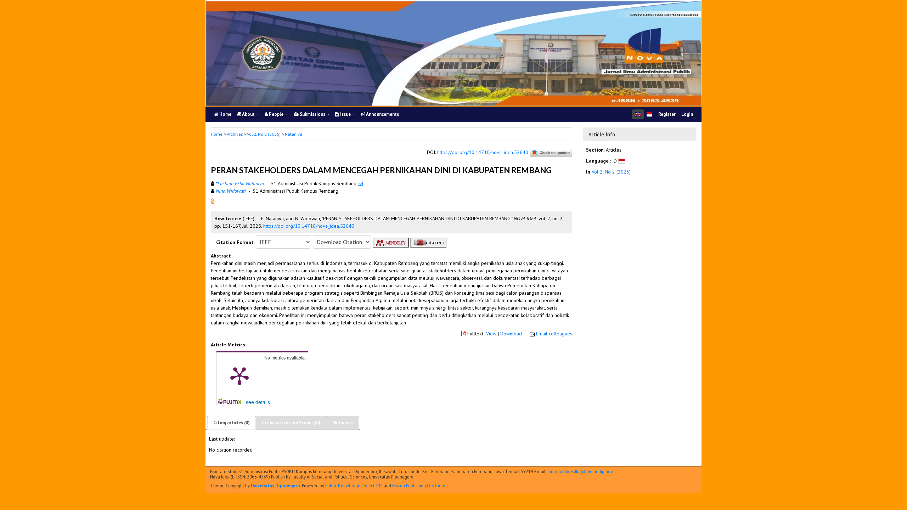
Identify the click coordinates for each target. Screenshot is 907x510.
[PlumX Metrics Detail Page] (239, 375)
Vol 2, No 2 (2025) (264, 134)
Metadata (342, 423)
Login (687, 114)
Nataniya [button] (293, 134)
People (276, 114)
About (248, 114)
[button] (212, 201)
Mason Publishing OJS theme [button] (420, 485)
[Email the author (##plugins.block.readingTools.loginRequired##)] (360, 183)
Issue (345, 114)
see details (258, 402)
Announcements (382, 114)
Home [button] (216, 134)
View (491, 333)
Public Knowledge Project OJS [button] (354, 485)
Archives (235, 134)
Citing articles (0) (231, 423)
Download (511, 333)
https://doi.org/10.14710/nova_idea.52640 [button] (308, 226)
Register (667, 114)
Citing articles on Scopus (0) (291, 423)
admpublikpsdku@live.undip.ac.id (581, 471)
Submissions (312, 114)
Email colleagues (554, 333)
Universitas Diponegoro (275, 485)
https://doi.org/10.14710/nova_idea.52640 (482, 152)
